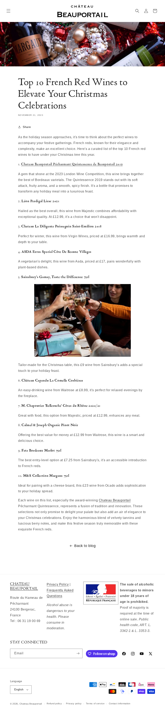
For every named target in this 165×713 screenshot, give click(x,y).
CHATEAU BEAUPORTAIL (24, 586)
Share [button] (27, 127)
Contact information (119, 703)
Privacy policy (74, 703)
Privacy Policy (58, 584)
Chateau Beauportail (115, 500)
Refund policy (54, 703)
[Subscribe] (77, 653)
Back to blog (85, 546)
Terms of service (95, 703)
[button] (8, 10)
